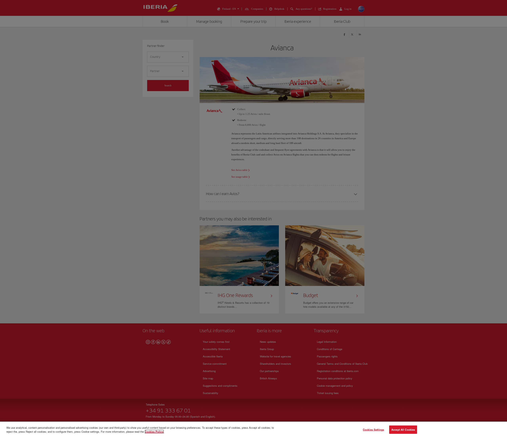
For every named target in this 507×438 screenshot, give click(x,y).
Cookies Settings (373, 429)
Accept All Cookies (403, 429)
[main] (253, 430)
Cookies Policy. (154, 431)
